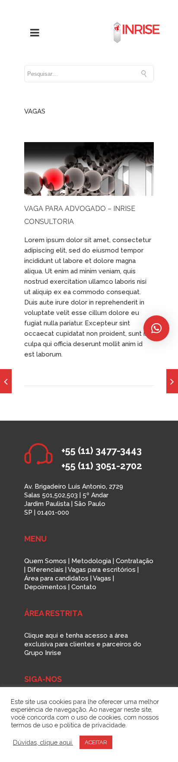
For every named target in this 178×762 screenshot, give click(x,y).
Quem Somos (45, 561)
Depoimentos (45, 587)
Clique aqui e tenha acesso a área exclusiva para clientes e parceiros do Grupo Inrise (82, 644)
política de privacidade (92, 725)
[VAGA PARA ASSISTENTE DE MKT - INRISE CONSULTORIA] (172, 381)
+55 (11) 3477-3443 (101, 450)
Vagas (102, 578)
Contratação (134, 561)
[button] (156, 328)
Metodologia (91, 561)
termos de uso (32, 725)
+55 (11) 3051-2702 (101, 465)
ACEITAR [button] (96, 742)
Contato (83, 587)
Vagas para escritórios (102, 570)
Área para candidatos (56, 578)
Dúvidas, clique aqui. (43, 742)
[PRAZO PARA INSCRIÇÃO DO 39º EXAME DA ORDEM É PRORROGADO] (6, 381)
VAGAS (34, 111)
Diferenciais (45, 570)
